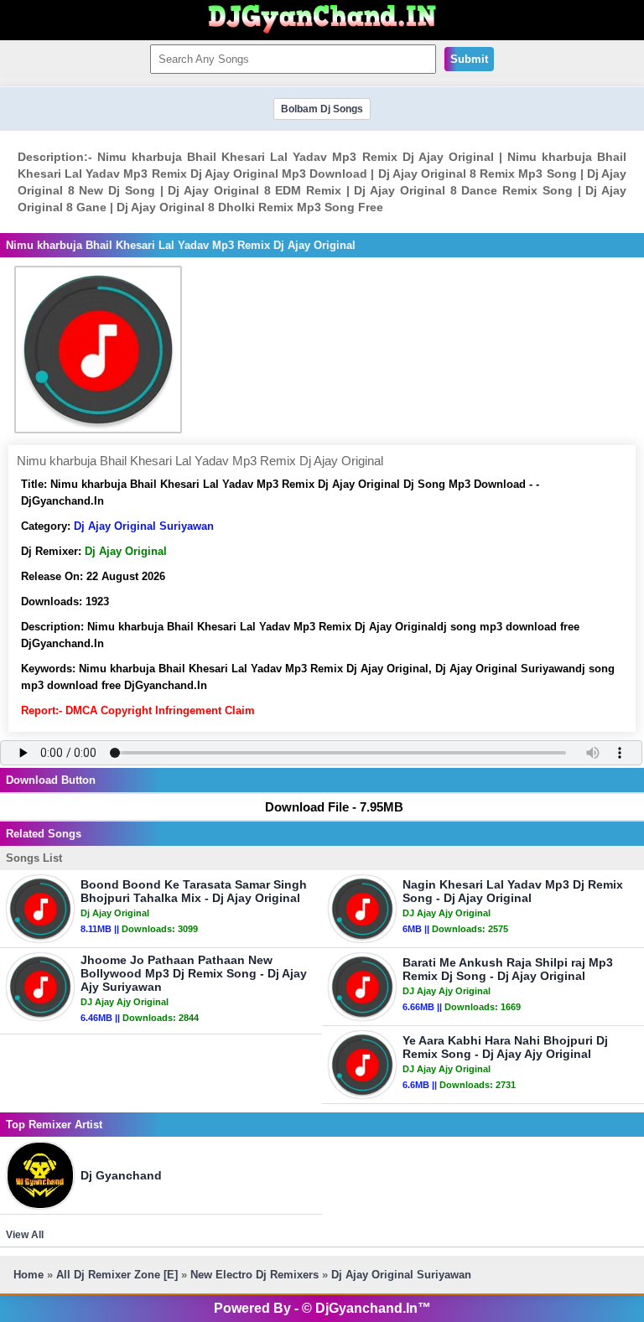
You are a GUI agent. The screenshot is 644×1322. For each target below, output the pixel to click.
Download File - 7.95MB (334, 807)
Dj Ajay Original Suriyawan (144, 526)
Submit (469, 59)
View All (25, 1235)
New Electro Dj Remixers (254, 1274)
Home (28, 1274)
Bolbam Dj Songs (322, 109)
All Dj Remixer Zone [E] (117, 1274)
